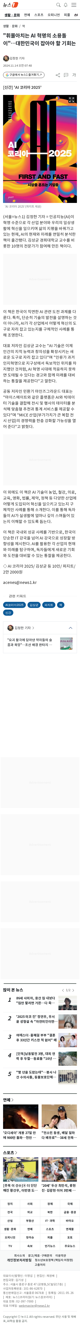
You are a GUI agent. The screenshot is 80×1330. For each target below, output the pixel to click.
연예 (6, 1100)
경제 (50, 1204)
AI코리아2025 (14, 605)
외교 (30, 1212)
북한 (50, 1212)
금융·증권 (70, 1212)
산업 (10, 1221)
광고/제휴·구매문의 (40, 1255)
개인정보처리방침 (19, 1260)
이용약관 (60, 1255)
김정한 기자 (17, 58)
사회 (30, 1204)
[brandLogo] (10, 4)
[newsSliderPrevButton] (63, 990)
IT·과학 (50, 1221)
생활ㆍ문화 (10, 26)
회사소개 (19, 1255)
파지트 (49, 605)
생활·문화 (10, 1229)
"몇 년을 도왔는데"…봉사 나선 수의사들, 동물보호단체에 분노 (36, 1077)
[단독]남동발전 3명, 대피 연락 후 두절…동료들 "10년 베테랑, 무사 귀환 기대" (36, 1059)
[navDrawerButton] (74, 4)
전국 (10, 1212)
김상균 (34, 605)
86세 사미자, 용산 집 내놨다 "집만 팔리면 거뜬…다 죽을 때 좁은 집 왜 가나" (35, 1003)
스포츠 (8, 1152)
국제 (70, 1204)
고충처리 (40, 1265)
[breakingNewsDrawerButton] (66, 4)
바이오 (70, 1221)
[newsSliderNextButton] (73, 990)
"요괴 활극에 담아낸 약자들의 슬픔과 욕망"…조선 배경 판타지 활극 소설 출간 (29, 642)
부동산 (30, 1221)
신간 (8, 612)
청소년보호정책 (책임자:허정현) (54, 1260)
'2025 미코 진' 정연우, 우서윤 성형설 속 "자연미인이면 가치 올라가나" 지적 (35, 1022)
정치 (10, 1204)
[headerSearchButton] (58, 4)
